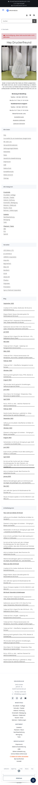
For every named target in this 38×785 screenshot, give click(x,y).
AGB (5, 165)
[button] (26, 15)
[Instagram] (17, 698)
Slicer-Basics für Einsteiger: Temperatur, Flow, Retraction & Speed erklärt (18, 395)
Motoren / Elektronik (10, 205)
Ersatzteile (7, 192)
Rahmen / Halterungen (11, 210)
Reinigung (7, 219)
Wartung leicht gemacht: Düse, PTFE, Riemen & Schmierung (18, 376)
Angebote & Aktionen (19, 120)
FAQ (5, 135)
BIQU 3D (6, 267)
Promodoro (7, 287)
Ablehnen (19, 778)
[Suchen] (34, 21)
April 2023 (7, 457)
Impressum (7, 161)
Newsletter (7, 151)
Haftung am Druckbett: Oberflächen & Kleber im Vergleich (18, 424)
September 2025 (9, 303)
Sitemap (6, 178)
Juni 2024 (6, 389)
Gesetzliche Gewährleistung (12, 158)
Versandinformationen (10, 145)
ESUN (5, 273)
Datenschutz (7, 168)
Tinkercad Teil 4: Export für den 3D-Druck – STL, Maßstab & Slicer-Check (18, 337)
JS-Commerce (8, 253)
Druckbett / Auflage (9, 195)
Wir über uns (8, 141)
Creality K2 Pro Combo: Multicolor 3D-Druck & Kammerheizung (18, 309)
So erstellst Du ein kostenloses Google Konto (17, 138)
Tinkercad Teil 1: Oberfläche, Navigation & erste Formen (18, 366)
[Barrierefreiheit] (33, 780)
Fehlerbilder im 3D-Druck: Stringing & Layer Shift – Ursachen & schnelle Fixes (19, 443)
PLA (5, 231)
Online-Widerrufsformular (19, 754)
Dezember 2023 (8, 418)
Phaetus (6, 280)
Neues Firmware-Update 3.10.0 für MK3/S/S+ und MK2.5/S (19, 497)
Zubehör (6, 214)
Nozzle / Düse (8, 208)
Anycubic (6, 260)
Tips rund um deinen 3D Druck (13, 513)
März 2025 (7, 351)
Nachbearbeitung (9, 217)
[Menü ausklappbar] (3, 9)
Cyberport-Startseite (19, 123)
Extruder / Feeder (9, 197)
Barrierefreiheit (19, 759)
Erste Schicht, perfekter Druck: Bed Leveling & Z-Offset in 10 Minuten (18, 452)
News (5, 155)
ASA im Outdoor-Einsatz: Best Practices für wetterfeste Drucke (17, 472)
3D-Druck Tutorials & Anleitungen (14, 592)
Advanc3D (7, 277)
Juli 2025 (6, 332)
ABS (5, 229)
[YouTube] (25, 698)
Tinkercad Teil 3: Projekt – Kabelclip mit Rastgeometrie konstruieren (16, 347)
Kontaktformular (19, 117)
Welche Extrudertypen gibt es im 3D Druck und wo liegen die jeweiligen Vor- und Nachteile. (18, 482)
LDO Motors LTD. (9, 250)
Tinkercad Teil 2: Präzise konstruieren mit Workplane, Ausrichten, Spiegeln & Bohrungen (18, 356)
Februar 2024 (8, 409)
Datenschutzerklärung (19, 747)
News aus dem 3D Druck (11, 564)
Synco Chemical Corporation (12, 290)
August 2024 (7, 380)
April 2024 (7, 399)
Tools (5, 222)
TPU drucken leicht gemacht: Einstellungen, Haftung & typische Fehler (17, 385)
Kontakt (19, 761)
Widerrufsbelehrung (19, 751)
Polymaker (7, 283)
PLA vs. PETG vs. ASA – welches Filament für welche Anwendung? (17, 404)
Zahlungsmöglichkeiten (11, 148)
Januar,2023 (7, 476)
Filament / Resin (9, 226)
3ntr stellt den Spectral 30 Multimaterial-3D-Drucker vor (17, 491)
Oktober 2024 (8, 370)
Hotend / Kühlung (9, 200)
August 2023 (7, 437)
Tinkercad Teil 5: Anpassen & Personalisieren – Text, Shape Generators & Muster (18, 321)
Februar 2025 (8, 361)
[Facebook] (12, 698)
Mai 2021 (6, 486)
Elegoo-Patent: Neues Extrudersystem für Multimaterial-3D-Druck (16, 315)
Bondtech (6, 270)
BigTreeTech (7, 263)
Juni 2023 (6, 447)
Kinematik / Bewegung (11, 202)
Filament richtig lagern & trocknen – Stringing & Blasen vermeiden (18, 433)
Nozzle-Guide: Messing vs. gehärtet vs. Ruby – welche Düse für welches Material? (18, 414)
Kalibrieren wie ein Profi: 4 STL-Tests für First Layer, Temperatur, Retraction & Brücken (17, 327)
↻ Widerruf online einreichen (19, 756)
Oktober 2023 (8, 428)
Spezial (6, 234)
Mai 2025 (6, 341)
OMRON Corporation (10, 257)
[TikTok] (21, 698)
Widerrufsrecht (8, 175)
